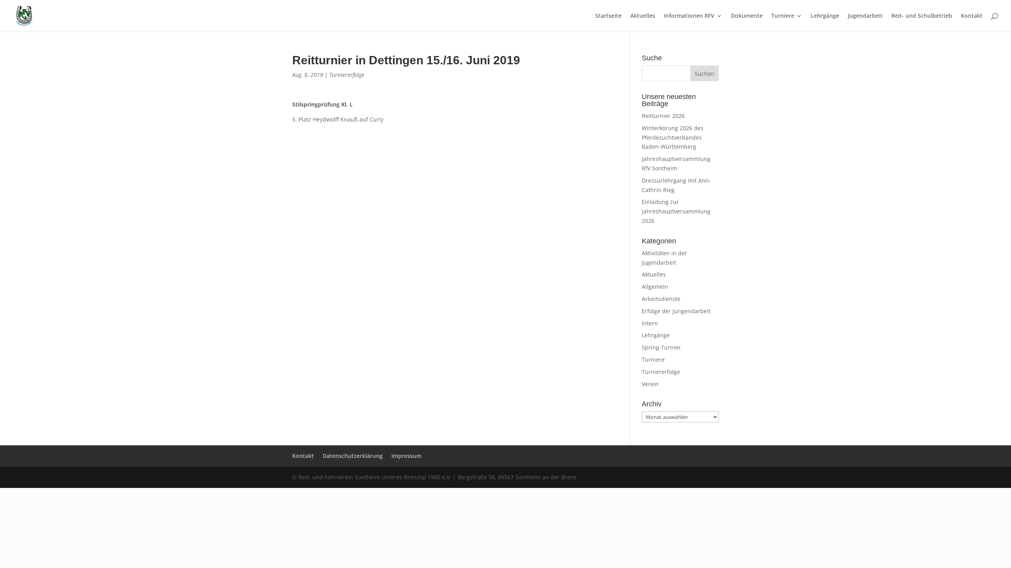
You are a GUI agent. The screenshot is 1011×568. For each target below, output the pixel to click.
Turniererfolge (347, 74)
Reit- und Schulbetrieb (921, 16)
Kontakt (972, 16)
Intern (650, 323)
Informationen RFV (689, 16)
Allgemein (655, 286)
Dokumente (747, 16)
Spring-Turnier (661, 347)
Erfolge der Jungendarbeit (676, 311)
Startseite (608, 16)
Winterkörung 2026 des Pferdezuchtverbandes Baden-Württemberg (672, 137)
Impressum (406, 456)
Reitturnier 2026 (663, 116)
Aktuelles (642, 16)
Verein (650, 384)
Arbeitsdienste (661, 299)
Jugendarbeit (865, 16)
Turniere (782, 16)
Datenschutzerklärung (353, 456)
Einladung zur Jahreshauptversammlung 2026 (676, 211)
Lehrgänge (825, 16)
